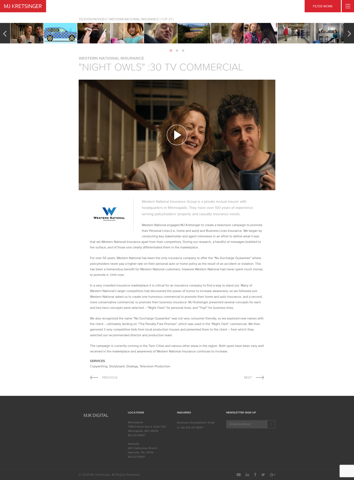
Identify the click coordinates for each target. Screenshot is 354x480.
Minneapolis (135, 422)
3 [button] (183, 51)
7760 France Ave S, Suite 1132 (147, 426)
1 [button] (171, 51)
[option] (27, 33)
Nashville (133, 443)
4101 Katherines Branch (143, 448)
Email (211, 422)
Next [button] (349, 33)
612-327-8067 (136, 435)
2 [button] (177, 51)
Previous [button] (4, 33)
